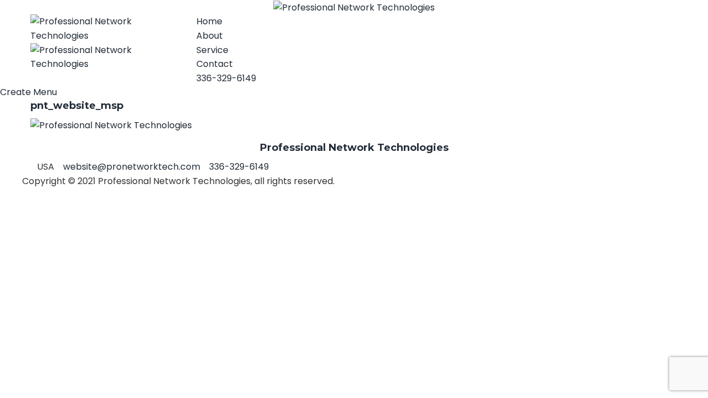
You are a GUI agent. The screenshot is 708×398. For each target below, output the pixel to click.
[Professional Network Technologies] (354, 7)
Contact (214, 63)
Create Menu (28, 92)
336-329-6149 (226, 78)
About (209, 35)
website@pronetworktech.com (131, 166)
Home (209, 21)
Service (212, 50)
